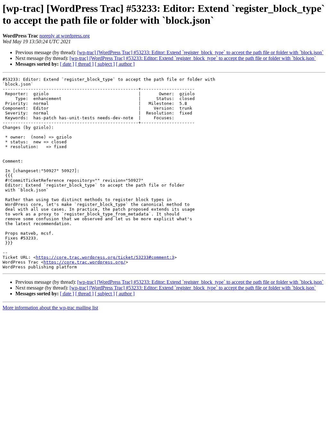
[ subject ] (105, 64)
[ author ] (125, 64)
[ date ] (67, 64)
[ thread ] (84, 64)
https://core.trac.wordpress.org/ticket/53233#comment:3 (105, 257)
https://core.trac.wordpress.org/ (85, 262)
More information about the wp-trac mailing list (50, 307)
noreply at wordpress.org (64, 35)
